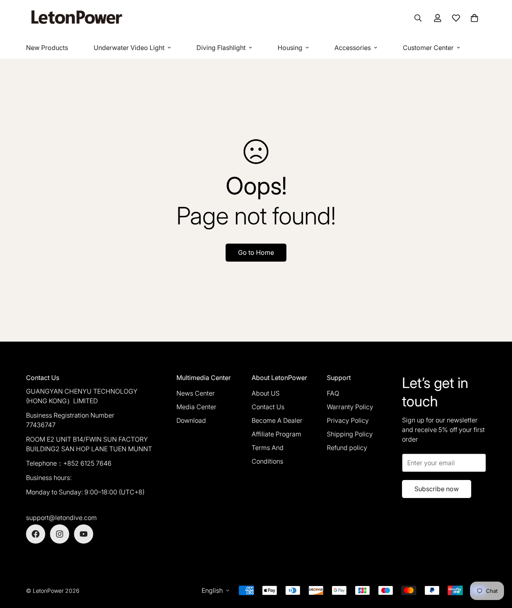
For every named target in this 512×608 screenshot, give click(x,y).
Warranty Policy (350, 407)
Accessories (352, 48)
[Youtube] (83, 534)
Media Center (196, 407)
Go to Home (256, 252)
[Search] (418, 18)
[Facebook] (35, 534)
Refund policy (347, 448)
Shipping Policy (350, 434)
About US (266, 393)
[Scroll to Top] (496, 564)
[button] (474, 18)
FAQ (333, 393)
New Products (47, 48)
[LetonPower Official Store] (76, 18)
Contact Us (268, 407)
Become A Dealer (277, 420)
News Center (195, 393)
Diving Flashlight (221, 48)
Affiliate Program (276, 434)
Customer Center (428, 48)
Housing (290, 48)
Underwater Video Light (129, 48)
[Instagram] (59, 534)
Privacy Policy (348, 420)
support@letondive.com (61, 518)
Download (191, 420)
